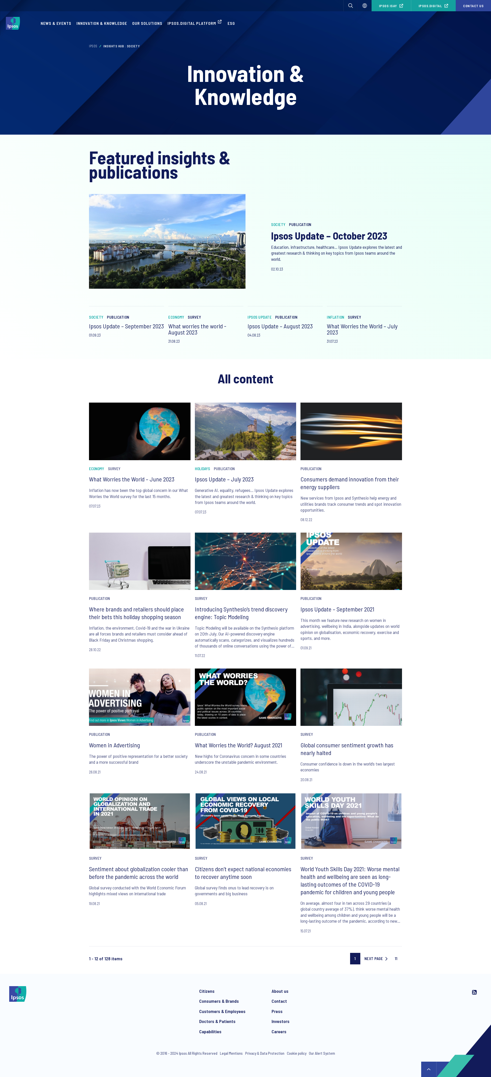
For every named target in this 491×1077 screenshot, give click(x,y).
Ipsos (93, 46)
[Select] (364, 5)
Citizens (207, 991)
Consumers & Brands (219, 1001)
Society (278, 224)
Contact (279, 1001)
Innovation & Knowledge (101, 23)
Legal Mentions (231, 1053)
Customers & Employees (222, 1011)
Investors (280, 1021)
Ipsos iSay (388, 6)
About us (280, 991)
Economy (176, 317)
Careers (279, 1031)
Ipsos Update (260, 317)
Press (277, 1011)
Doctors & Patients (217, 1021)
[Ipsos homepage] (14, 23)
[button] (350, 5)
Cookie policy (296, 1053)
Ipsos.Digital (430, 6)
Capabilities (210, 1031)
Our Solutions (147, 23)
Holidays (202, 468)
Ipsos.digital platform (192, 23)
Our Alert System (322, 1053)
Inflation (335, 317)
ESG (231, 23)
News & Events (56, 23)
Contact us (473, 6)
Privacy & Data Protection (264, 1053)
